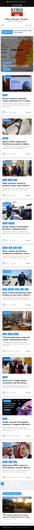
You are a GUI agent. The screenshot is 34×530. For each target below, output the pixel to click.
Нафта (4, 179)
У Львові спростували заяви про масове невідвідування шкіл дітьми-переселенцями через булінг (16, 338)
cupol (8, 38)
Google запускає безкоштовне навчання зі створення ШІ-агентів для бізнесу (16, 423)
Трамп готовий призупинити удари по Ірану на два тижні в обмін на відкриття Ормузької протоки (17, 293)
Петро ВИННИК (9, 351)
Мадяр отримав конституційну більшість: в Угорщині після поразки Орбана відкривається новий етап (15, 227)
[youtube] (21, 5)
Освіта (16, 333)
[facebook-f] (13, 5)
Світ (15, 247)
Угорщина (11, 223)
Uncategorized (10, 64)
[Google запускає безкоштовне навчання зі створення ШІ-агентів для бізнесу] (17, 407)
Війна (17, 289)
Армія (4, 289)
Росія (10, 179)
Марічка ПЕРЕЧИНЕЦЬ (10, 477)
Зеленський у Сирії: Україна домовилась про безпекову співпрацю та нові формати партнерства (14, 381)
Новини (5, 247)
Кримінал (5, 138)
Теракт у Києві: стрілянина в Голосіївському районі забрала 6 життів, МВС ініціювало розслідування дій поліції (16, 142)
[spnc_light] (30, 25)
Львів (4, 333)
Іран (10, 247)
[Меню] (3, 25)
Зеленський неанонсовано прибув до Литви (19, 67)
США (15, 179)
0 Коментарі (13, 112)
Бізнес (4, 418)
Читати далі (10, 69)
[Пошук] (26, 25)
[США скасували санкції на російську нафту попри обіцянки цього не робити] (17, 168)
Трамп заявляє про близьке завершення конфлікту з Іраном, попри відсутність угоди (16, 252)
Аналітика (11, 289)
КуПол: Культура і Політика (16, 19)
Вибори (4, 95)
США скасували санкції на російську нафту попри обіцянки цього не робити (15, 31)
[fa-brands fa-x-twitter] (15, 5)
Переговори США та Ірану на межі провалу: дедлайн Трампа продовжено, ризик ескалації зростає (16, 466)
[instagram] (19, 5)
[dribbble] (17, 5)
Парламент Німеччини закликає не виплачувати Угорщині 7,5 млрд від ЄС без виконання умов (13, 528)
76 (11, 483)
